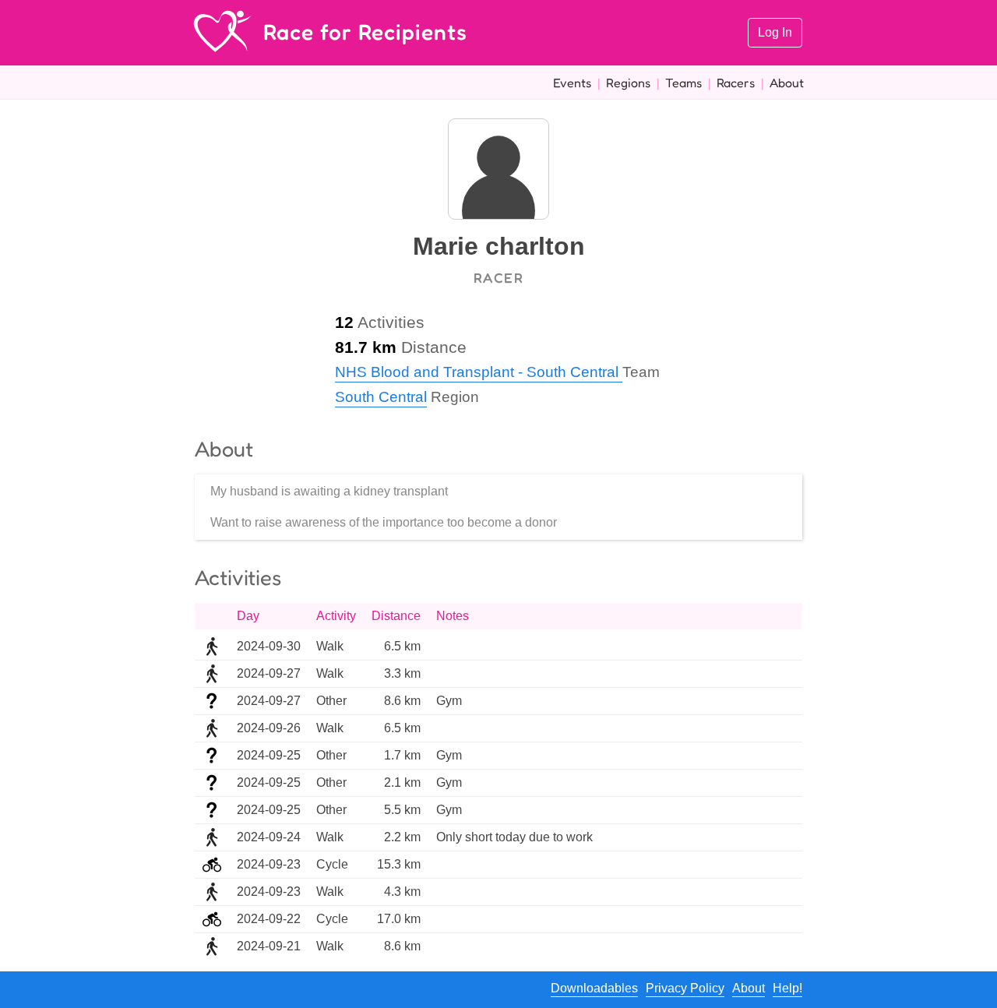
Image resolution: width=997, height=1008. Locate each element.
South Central (381, 397)
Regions (628, 82)
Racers (736, 82)
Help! (787, 988)
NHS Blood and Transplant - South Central (478, 372)
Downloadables (594, 988)
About (787, 82)
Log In (775, 32)
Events (572, 82)
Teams (683, 82)
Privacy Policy (685, 988)
